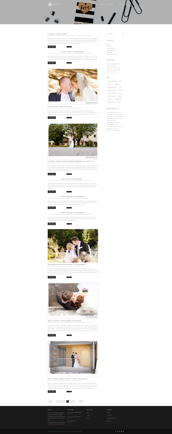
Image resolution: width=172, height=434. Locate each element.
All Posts (108, 44)
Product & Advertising (111, 50)
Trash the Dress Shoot (111, 120)
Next (50, 401)
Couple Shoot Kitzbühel (112, 65)
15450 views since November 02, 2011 (56, 162)
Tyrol (123, 22)
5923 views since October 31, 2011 (56, 180)
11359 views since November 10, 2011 (56, 108)
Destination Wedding (112, 81)
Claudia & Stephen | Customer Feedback (72, 51)
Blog (113, 22)
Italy (120, 93)
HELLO (92, 4)
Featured (110, 84)
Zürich (120, 87)
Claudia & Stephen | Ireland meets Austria (60, 106)
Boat (80, 380)
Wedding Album (118, 99)
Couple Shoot (117, 84)
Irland (79, 108)
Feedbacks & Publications (112, 54)
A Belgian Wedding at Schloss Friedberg (115, 118)
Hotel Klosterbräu (74, 266)
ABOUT (96, 4)
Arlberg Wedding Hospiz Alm (112, 124)
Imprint (88, 415)
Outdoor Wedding (78, 322)
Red (74, 162)
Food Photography (111, 96)
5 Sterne (82, 266)
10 (70, 401)
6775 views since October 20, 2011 (56, 214)
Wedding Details (111, 102)
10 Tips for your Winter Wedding (113, 70)
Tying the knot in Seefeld (112, 128)
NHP (120, 81)
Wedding (108, 412)
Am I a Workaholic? (71, 420)
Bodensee (86, 198)
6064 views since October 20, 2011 (56, 198)
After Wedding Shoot (112, 87)
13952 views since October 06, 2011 (56, 380)
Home (109, 22)
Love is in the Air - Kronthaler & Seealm (115, 116)
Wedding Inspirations (111, 48)
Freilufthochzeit (88, 322)
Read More (51, 46)
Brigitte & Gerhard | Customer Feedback (72, 196)
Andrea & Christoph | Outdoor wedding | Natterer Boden (64, 320)
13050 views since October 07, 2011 (56, 322)
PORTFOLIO (102, 4)
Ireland (75, 108)
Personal (120, 90)
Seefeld (67, 266)
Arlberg (118, 102)
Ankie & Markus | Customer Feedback (71, 179)
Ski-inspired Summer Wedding (113, 130)
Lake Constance (75, 380)
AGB (88, 418)
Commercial (109, 415)
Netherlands (87, 180)
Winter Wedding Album (111, 72)
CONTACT (121, 4)
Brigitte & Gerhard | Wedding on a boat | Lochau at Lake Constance (67, 378)
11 (73, 401)
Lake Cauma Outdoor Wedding (73, 416)
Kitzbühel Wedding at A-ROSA (113, 122)
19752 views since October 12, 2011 (56, 266)
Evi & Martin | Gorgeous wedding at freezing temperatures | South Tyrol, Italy (71, 161)
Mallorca (120, 96)
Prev (81, 401)
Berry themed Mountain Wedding (114, 63)
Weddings (109, 46)
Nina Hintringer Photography (63, 431)
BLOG (116, 4)
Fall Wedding (88, 35)
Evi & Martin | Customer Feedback (57, 34)
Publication (110, 99)
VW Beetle (78, 162)
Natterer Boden (88, 214)
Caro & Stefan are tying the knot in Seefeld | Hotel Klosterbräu (66, 264)
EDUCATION (110, 4)
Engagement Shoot (112, 90)
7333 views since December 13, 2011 (56, 35)
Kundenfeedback (80, 35)
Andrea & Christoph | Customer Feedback (73, 212)
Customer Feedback (70, 35)
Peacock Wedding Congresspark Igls (114, 114)
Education (109, 421)
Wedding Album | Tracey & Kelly (113, 68)
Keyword (118, 22)
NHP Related (109, 52)
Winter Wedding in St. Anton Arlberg (114, 126)
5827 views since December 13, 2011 (56, 53)
